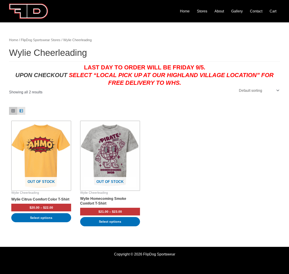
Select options (41, 218)
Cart (273, 11)
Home (185, 11)
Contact (256, 11)
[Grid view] (13, 111)
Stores (202, 11)
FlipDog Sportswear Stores (41, 40)
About (219, 11)
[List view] (21, 111)
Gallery (237, 11)
